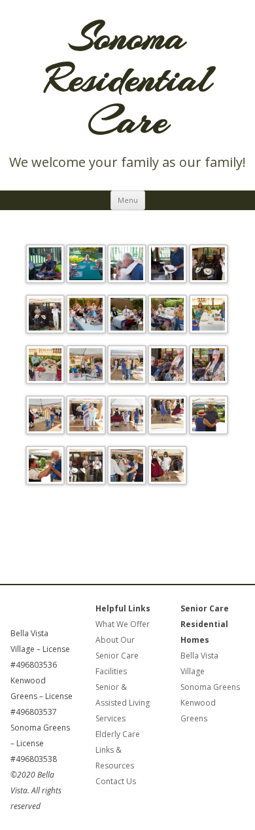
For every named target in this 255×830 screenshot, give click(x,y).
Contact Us (115, 781)
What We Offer (122, 624)
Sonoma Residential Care (127, 78)
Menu (128, 200)
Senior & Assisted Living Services (122, 702)
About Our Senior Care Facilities (117, 655)
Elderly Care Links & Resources (117, 750)
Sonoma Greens (210, 687)
